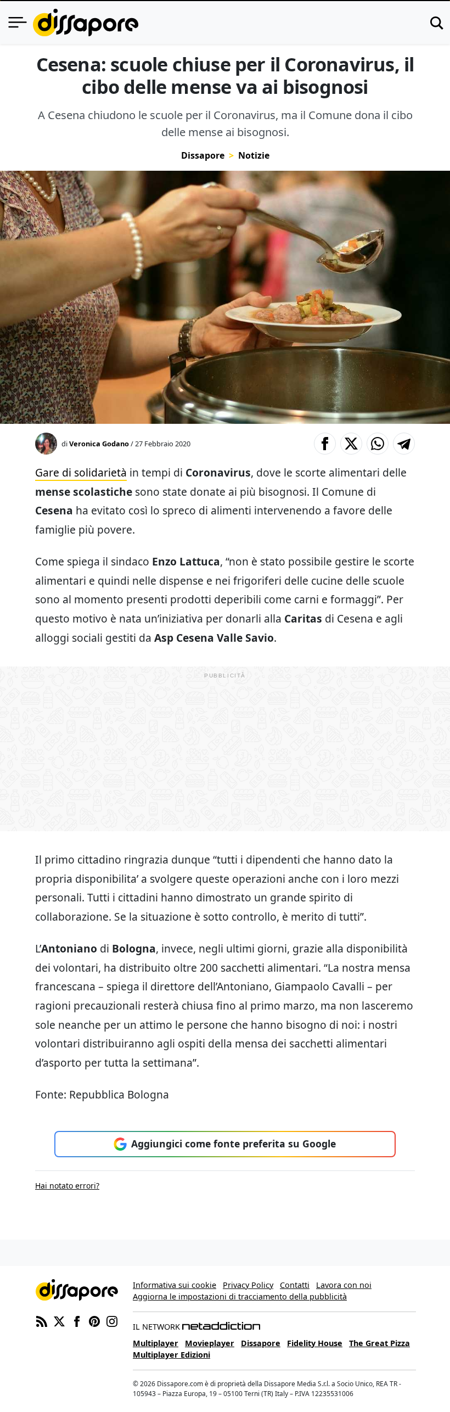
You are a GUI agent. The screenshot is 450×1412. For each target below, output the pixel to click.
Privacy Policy (248, 1285)
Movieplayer (209, 1343)
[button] (325, 444)
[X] (59, 1320)
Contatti (295, 1285)
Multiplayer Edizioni (171, 1354)
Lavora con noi (344, 1285)
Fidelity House (314, 1343)
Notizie (253, 155)
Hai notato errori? (67, 1185)
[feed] (41, 1320)
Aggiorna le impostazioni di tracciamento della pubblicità (240, 1296)
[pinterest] (94, 1320)
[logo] (85, 22)
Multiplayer (155, 1343)
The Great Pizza (379, 1343)
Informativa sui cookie (174, 1285)
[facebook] (76, 1320)
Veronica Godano (99, 444)
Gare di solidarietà (81, 472)
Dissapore (202, 155)
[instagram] (111, 1320)
